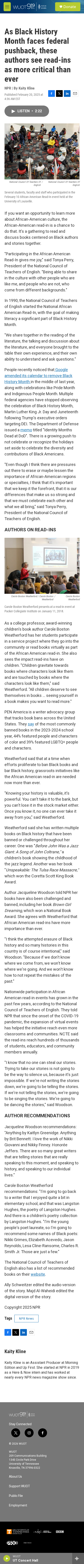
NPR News (26, 1318)
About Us (15, 1476)
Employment (18, 1505)
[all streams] (78, 1558)
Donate (69, 7)
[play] (7, 1558)
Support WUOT (19, 1486)
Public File (16, 1496)
